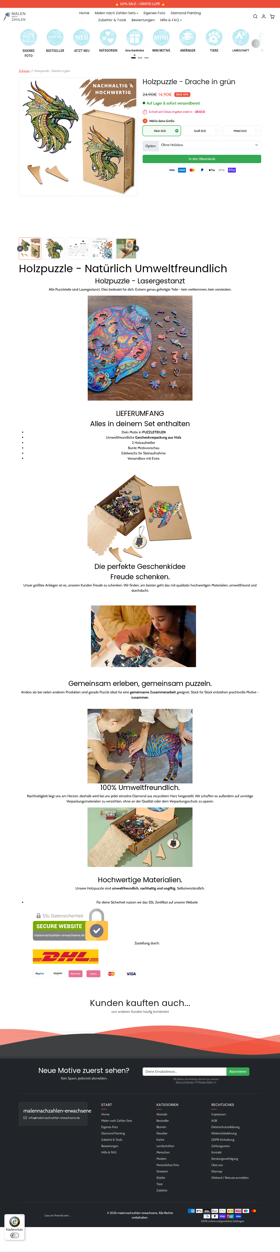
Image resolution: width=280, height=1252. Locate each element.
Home (84, 13)
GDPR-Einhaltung (222, 1140)
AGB (214, 1121)
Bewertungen (143, 20)
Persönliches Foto (167, 1165)
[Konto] (263, 16)
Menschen (163, 1152)
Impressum (218, 1114)
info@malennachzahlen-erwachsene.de (54, 1118)
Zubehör (161, 1190)
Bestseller (162, 1121)
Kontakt (216, 1152)
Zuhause (24, 71)
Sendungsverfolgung (224, 1159)
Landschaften (165, 1146)
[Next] (256, 43)
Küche (160, 1140)
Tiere (159, 1184)
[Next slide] (136, 249)
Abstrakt (161, 1114)
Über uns (217, 1165)
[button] (255, 16)
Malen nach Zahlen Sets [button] (115, 13)
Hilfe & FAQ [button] (169, 20)
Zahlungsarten (220, 1146)
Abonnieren (238, 1071)
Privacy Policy (206, 1082)
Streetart (162, 1171)
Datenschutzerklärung (225, 1127)
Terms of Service (185, 1082)
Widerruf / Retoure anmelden (230, 1178)
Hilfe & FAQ (108, 1152)
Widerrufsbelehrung (224, 1133)
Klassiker (161, 1133)
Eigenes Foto (154, 13)
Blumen (161, 1127)
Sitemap (216, 1171)
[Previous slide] (20, 1022)
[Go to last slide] (20, 249)
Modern (161, 1159)
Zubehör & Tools (112, 20)
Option (150, 146)
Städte (160, 1178)
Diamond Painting (186, 13)
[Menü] (22, 1216)
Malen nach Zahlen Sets (116, 1121)
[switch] (14, 1235)
